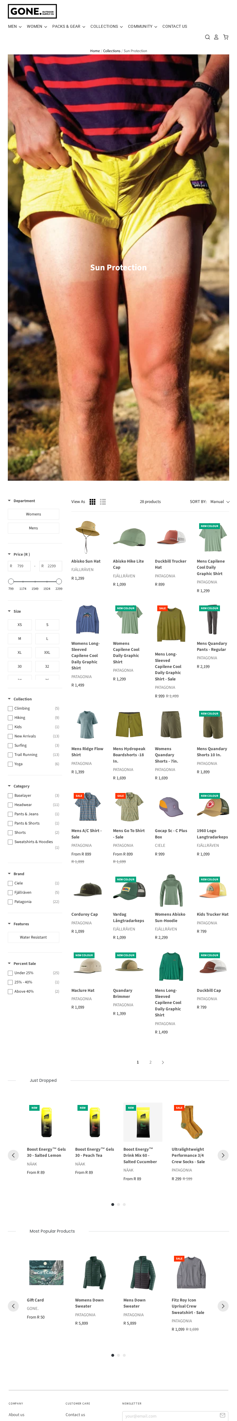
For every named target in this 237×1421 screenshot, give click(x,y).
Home (95, 51)
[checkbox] (33, 514)
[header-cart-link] (224, 37)
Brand (19, 874)
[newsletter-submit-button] (222, 1416)
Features (21, 924)
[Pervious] (13, 1155)
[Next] (223, 1155)
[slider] (11, 581)
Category (21, 786)
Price (22, 554)
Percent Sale (25, 964)
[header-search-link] (206, 37)
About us (16, 1415)
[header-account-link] (214, 37)
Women (35, 26)
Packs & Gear (67, 26)
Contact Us (174, 26)
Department (24, 501)
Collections (104, 26)
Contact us (75, 1415)
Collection (23, 699)
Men (13, 26)
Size (17, 611)
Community (140, 26)
